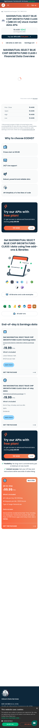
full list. (5, 519)
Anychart (35, 98)
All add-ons (21, 314)
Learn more (31, 1)
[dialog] (19, 717)
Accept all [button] (10, 724)
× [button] (37, 708)
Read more (12, 716)
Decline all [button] (28, 724)
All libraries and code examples (21, 294)
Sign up (33, 5)
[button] (19, 718)
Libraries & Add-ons (13, 43)
